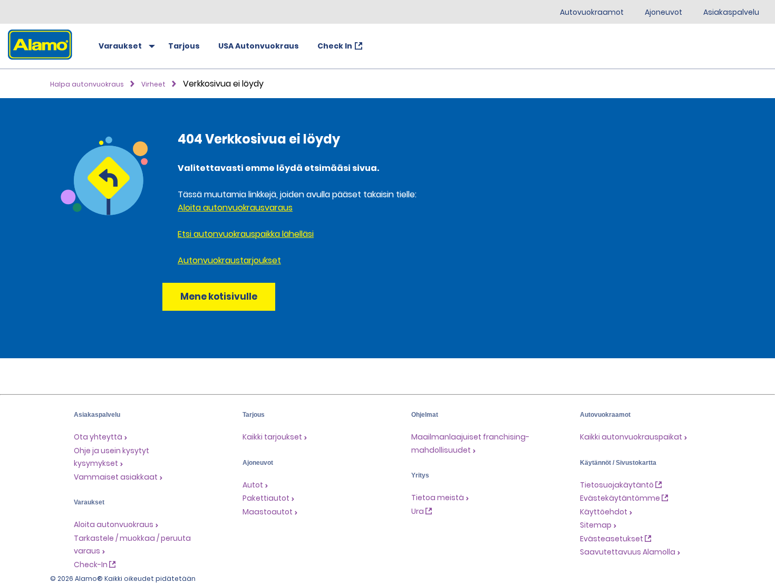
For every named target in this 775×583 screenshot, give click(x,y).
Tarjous (184, 46)
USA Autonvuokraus (258, 46)
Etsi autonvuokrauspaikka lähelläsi (246, 234)
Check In (334, 46)
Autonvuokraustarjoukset (229, 260)
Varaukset (120, 46)
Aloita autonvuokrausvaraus (235, 208)
